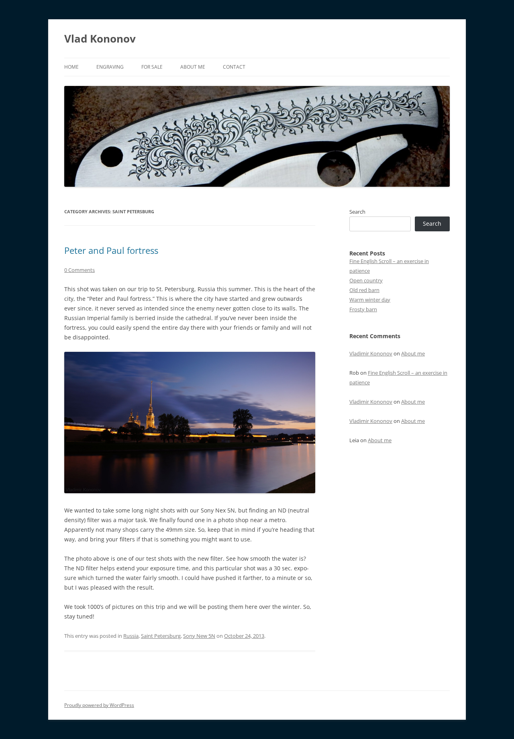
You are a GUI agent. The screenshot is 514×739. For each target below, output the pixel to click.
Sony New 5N (199, 635)
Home (71, 66)
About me (192, 66)
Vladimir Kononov (370, 353)
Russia (131, 635)
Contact (234, 66)
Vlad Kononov (100, 38)
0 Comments (79, 270)
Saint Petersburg (161, 635)
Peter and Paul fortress (111, 250)
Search (357, 211)
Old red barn (364, 290)
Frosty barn (363, 309)
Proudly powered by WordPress (99, 705)
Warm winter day (369, 299)
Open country (366, 280)
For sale (152, 66)
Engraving (110, 66)
